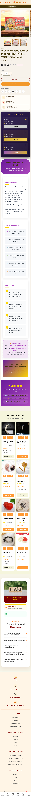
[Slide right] (29, 43)
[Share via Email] (13, 91)
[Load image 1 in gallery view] (7, 42)
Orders (15, 742)
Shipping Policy (15, 723)
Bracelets (15, 774)
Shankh (15, 777)
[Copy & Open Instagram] (6, 91)
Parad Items (15, 780)
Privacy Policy (15, 717)
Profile (15, 745)
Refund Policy (15, 720)
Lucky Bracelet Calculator (15, 755)
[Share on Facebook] (16, 91)
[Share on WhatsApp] (2, 91)
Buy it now (15, 84)
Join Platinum (15, 152)
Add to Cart (23, 456)
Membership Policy (15, 726)
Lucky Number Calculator (15, 761)
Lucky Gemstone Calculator (15, 758)
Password (15, 739)
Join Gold (16, 139)
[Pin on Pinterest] (9, 91)
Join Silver (15, 126)
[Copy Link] (23, 91)
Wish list (15, 736)
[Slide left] (1, 43)
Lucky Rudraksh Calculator (15, 764)
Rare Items (15, 783)
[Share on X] (20, 91)
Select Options (8, 456)
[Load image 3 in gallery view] (23, 42)
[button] (3, 6)
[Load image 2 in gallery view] (15, 42)
